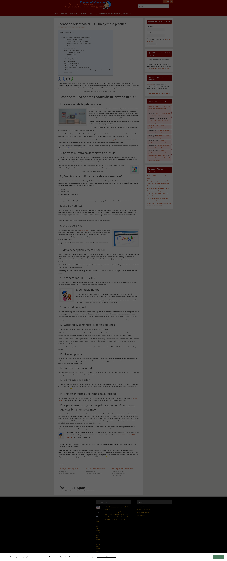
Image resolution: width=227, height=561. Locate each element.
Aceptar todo (219, 557)
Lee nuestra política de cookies (106, 557)
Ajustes (208, 557)
